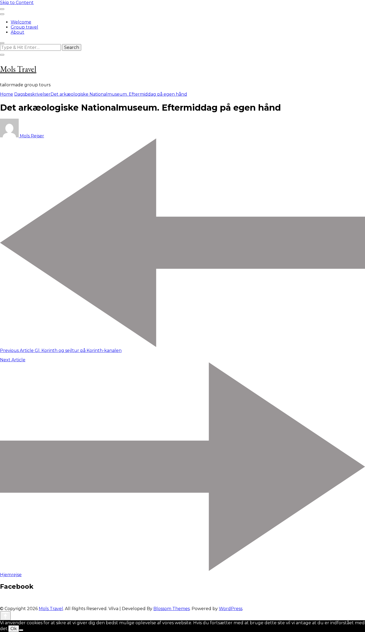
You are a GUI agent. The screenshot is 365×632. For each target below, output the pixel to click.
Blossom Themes (171, 608)
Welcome (21, 22)
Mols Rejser (31, 135)
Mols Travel (18, 69)
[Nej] (21, 630)
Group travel (24, 27)
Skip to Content (17, 2)
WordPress (230, 608)
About (17, 32)
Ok (13, 628)
